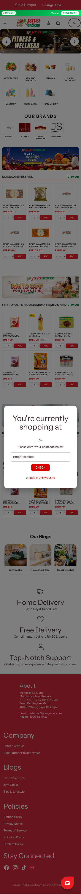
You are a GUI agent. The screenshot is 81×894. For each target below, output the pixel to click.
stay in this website (42, 478)
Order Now (69, 13)
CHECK (40, 467)
